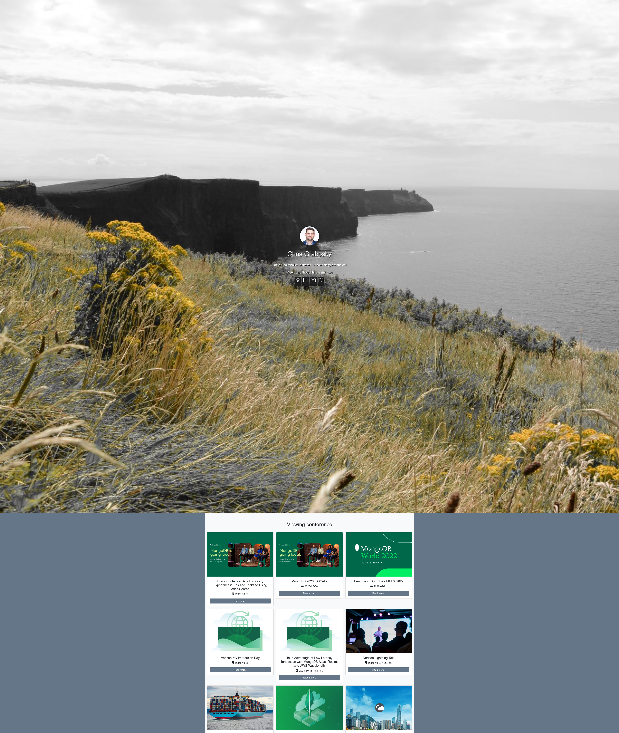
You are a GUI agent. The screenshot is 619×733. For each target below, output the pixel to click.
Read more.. (240, 601)
